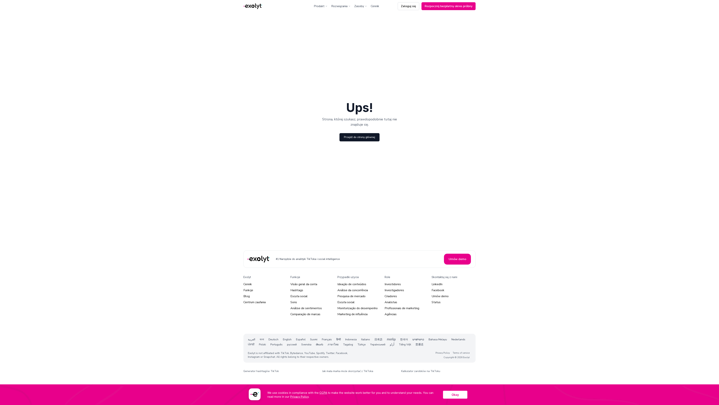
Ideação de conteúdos (351, 284)
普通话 (419, 344)
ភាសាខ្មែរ (391, 339)
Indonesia (351, 339)
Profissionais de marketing (402, 308)
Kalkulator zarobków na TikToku (420, 371)
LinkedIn (437, 284)
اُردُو (392, 344)
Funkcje (248, 290)
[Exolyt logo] (252, 6)
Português (276, 344)
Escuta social (299, 296)
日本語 (378, 339)
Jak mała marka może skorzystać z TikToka (347, 371)
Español (301, 339)
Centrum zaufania (254, 302)
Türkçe (361, 344)
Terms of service (461, 352)
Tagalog (348, 344)
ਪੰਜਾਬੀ (251, 344)
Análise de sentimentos (306, 308)
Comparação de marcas (305, 314)
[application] (359, 394)
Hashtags (296, 290)
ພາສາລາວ (418, 339)
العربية (251, 339)
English (287, 339)
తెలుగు (319, 344)
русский (292, 344)
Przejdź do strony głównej (359, 137)
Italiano (365, 339)
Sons (293, 302)
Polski (262, 344)
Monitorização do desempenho (357, 308)
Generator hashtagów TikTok (261, 371)
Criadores (391, 296)
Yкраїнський (377, 344)
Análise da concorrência (352, 290)
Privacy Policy (443, 352)
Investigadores (394, 290)
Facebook (438, 290)
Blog (246, 296)
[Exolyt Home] (259, 259)
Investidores (393, 284)
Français (327, 339)
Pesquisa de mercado (351, 296)
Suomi (313, 339)
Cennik (375, 6)
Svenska (306, 344)
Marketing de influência (352, 314)
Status (436, 302)
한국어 (404, 339)
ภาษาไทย (333, 344)
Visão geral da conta (303, 284)
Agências (391, 314)
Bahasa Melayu (438, 339)
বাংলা (262, 339)
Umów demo (440, 296)
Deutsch (273, 339)
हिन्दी (338, 339)
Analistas (391, 302)
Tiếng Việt (405, 344)
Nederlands (458, 339)
